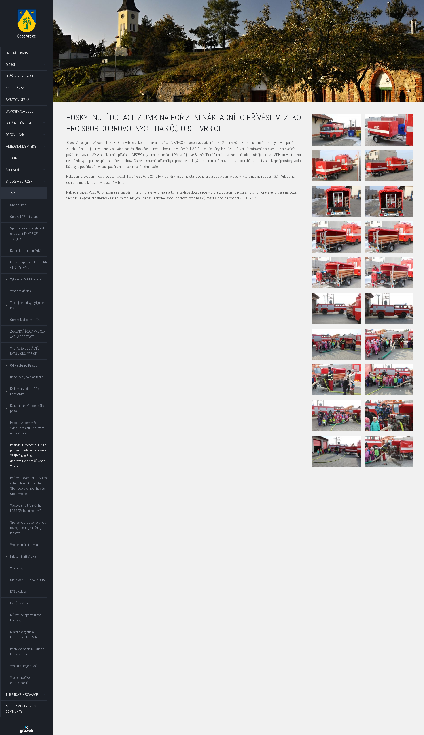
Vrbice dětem (19, 568)
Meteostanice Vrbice (21, 147)
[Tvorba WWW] (26, 729)
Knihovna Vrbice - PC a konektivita (25, 391)
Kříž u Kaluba (18, 592)
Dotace (11, 193)
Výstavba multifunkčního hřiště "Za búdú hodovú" (26, 508)
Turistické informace (22, 695)
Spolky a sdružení (19, 182)
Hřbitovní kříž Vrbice (23, 556)
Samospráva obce (19, 111)
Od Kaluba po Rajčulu (24, 365)
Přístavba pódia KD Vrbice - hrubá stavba (28, 651)
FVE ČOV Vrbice (20, 603)
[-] (336, 130)
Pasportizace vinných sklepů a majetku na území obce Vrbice (27, 428)
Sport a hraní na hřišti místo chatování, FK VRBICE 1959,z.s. (28, 233)
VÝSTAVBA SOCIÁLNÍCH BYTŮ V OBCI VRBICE (26, 351)
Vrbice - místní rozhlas (24, 545)
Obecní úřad (15, 135)
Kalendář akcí (16, 88)
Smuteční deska (17, 100)
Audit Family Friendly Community (21, 709)
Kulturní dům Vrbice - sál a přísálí (27, 408)
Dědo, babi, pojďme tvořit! (27, 377)
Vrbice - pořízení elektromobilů (21, 680)
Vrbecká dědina (20, 291)
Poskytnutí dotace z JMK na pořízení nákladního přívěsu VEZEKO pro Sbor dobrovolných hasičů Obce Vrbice (28, 455)
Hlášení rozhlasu (19, 76)
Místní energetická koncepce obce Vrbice (25, 634)
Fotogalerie (15, 158)
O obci (10, 65)
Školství (12, 170)
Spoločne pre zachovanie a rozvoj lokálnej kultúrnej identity (28, 528)
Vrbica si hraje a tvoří (24, 666)
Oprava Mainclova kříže (25, 320)
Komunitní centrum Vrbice (27, 251)
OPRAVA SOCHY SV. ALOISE (28, 580)
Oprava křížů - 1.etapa (24, 217)
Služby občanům (18, 123)
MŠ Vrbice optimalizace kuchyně (26, 617)
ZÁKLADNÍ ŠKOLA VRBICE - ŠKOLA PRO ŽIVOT (27, 334)
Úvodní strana (17, 53)
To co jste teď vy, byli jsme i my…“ (27, 305)
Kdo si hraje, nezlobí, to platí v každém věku (28, 265)
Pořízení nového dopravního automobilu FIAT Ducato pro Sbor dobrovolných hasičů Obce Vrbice (28, 486)
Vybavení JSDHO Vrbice (25, 279)
